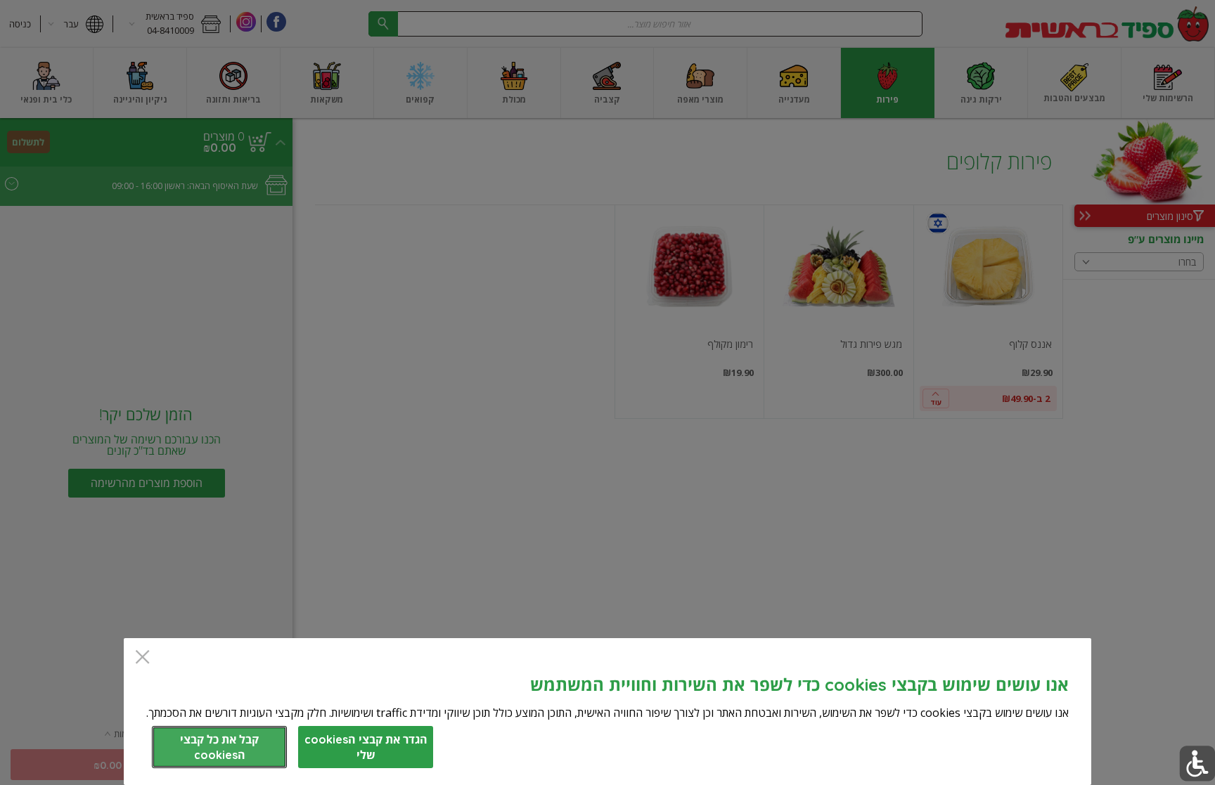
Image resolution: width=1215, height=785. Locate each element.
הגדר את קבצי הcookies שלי (366, 747)
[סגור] (142, 658)
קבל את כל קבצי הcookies (219, 747)
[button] (1197, 763)
